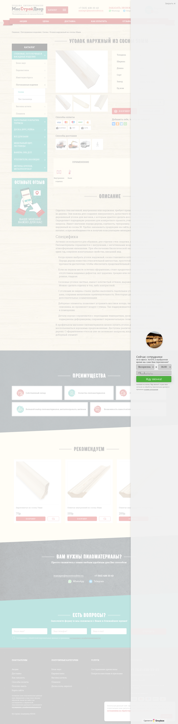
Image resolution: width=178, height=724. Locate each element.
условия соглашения (151, 389)
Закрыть (169, 3)
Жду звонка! (154, 379)
